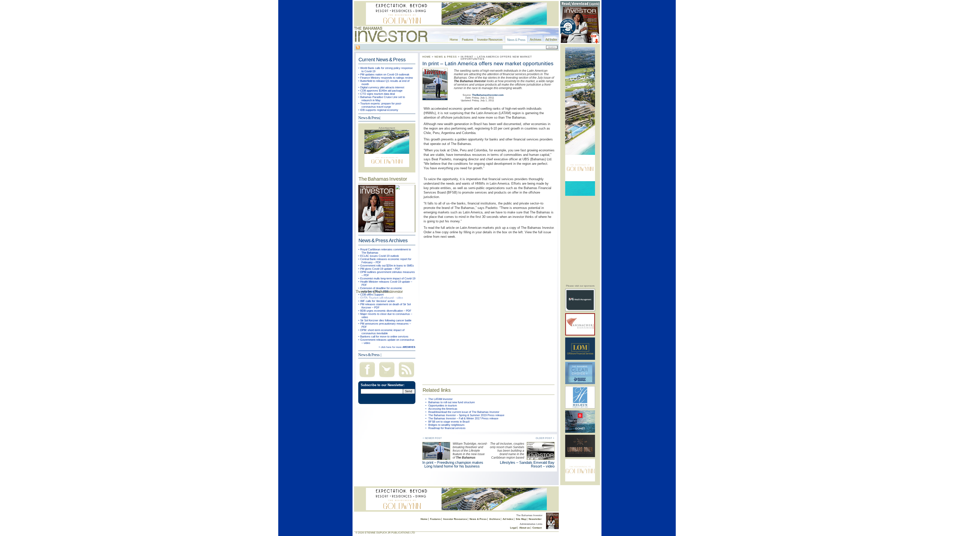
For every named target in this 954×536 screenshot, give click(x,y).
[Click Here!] (580, 310)
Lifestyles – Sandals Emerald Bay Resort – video (527, 464)
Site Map (521, 519)
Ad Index (551, 39)
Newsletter (535, 519)
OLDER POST (544, 438)
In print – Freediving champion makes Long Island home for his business (452, 464)
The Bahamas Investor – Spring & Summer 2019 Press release (466, 415)
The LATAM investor (440, 399)
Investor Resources (489, 39)
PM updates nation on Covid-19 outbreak (384, 74)
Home (454, 39)
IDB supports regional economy (379, 109)
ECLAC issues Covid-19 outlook (379, 255)
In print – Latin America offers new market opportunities (488, 63)
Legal (513, 527)
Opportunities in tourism (442, 405)
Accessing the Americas (442, 408)
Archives (535, 39)
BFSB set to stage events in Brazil (448, 421)
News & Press (516, 40)
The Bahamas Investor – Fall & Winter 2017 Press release (463, 418)
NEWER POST (433, 438)
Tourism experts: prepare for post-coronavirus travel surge (381, 105)
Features (467, 39)
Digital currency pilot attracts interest (382, 87)
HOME (426, 56)
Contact (537, 527)
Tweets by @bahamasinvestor (379, 291)
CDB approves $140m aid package (381, 90)
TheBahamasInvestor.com (488, 95)
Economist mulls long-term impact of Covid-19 (387, 278)
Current (382, 59)
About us (524, 527)
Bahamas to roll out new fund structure (451, 402)
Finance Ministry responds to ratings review (386, 77)
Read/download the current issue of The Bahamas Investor (463, 411)
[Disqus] (488, 308)
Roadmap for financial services (447, 428)
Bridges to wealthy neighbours (446, 424)
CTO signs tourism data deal (377, 93)
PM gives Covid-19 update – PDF (380, 268)
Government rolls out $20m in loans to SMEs (387, 265)
